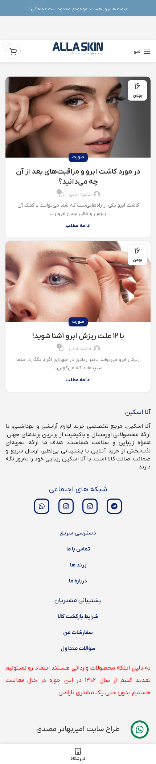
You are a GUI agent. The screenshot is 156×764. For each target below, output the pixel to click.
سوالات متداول (78, 648)
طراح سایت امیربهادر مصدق (78, 729)
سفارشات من (78, 632)
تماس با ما (78, 549)
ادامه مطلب (78, 226)
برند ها (78, 565)
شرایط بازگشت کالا (78, 616)
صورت (78, 157)
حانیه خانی (80, 194)
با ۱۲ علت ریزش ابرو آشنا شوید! (78, 336)
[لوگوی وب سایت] (78, 51)
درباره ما (78, 581)
